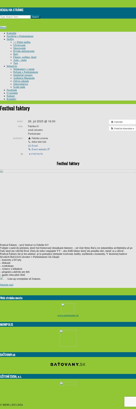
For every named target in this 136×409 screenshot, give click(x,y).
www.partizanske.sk (68, 315)
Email (34, 145)
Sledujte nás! (6, 284)
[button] (122, 128)
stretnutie (37, 154)
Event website (39, 149)
